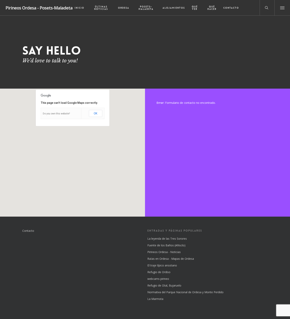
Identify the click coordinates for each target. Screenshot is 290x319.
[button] (282, 7)
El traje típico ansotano (162, 265)
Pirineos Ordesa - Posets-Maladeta (39, 8)
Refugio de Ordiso (158, 272)
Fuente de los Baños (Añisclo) (166, 245)
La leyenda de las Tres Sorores (167, 238)
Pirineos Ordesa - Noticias (164, 252)
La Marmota (155, 299)
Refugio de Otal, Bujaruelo (164, 285)
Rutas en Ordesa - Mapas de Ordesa (170, 259)
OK (95, 113)
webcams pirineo (158, 279)
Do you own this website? (56, 113)
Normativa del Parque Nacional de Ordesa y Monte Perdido (185, 292)
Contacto (28, 231)
